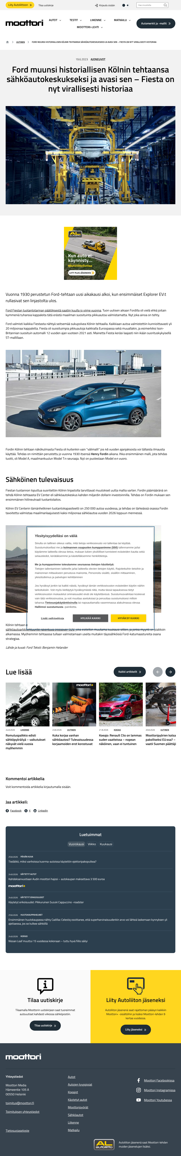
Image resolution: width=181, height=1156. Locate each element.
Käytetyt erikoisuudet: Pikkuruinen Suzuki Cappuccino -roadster (46, 902)
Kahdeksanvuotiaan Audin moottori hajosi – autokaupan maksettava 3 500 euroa (56, 879)
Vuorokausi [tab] (76, 844)
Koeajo (117, 730)
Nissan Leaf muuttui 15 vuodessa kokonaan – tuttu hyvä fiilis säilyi (47, 941)
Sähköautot (75, 1115)
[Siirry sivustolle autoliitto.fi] (104, 1144)
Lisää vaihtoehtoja (52, 618)
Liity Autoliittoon (18, 5)
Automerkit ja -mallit (154, 23)
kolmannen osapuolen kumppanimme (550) (90, 547)
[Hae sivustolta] (165, 5)
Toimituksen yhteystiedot (22, 1112)
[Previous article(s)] (158, 672)
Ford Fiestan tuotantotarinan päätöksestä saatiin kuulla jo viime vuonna (53, 310)
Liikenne (25, 730)
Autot (71, 1077)
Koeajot (73, 1092)
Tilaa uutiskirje (46, 5)
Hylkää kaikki (91, 618)
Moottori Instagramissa (159, 1090)
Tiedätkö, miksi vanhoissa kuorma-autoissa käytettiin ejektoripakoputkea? (52, 862)
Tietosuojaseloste (17, 1130)
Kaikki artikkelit (127, 672)
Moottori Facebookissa (159, 1080)
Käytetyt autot (77, 1099)
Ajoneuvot (98, 59)
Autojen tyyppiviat (80, 1084)
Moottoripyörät (78, 1107)
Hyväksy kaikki (128, 618)
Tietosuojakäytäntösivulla (61, 602)
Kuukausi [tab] (106, 844)
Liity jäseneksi (133, 1029)
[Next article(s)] (170, 672)
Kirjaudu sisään (107, 5)
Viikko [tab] (92, 844)
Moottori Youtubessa (158, 1100)
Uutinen (20, 42)
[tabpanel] (90, 899)
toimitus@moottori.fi (20, 1103)
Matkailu (74, 1130)
